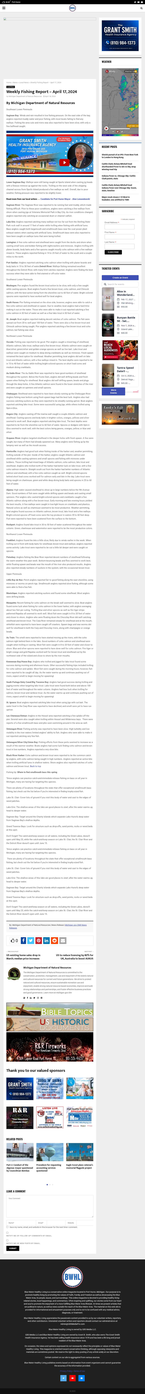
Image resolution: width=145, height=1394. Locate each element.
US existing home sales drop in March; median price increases (23, 957)
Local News (24, 82)
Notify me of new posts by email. (23, 1243)
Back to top (35, 766)
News (15, 82)
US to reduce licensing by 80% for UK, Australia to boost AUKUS (74, 957)
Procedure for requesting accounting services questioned (48, 1168)
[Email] (81, 1378)
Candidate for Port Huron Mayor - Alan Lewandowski (65, 199)
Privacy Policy (66, 1371)
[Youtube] (72, 1378)
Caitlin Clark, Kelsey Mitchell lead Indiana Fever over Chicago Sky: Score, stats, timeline (119, 188)
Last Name (110, 242)
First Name (110, 232)
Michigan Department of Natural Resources (25, 96)
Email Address (112, 222)
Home (8, 82)
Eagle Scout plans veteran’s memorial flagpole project (79, 1166)
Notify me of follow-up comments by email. (29, 1236)
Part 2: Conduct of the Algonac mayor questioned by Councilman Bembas (20, 1168)
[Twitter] (63, 1378)
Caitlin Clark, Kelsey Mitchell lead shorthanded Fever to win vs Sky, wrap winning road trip (119, 167)
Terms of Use (79, 1371)
